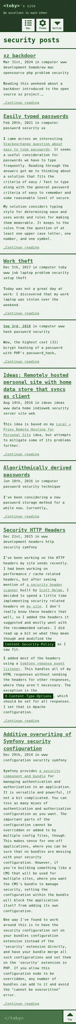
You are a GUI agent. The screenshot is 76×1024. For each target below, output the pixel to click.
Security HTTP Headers (34, 530)
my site (34, 606)
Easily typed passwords (35, 116)
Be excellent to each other (25, 13)
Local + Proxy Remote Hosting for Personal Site (37, 429)
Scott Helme (50, 590)
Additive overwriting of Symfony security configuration (37, 741)
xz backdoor (19, 56)
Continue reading (22, 103)
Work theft (18, 261)
